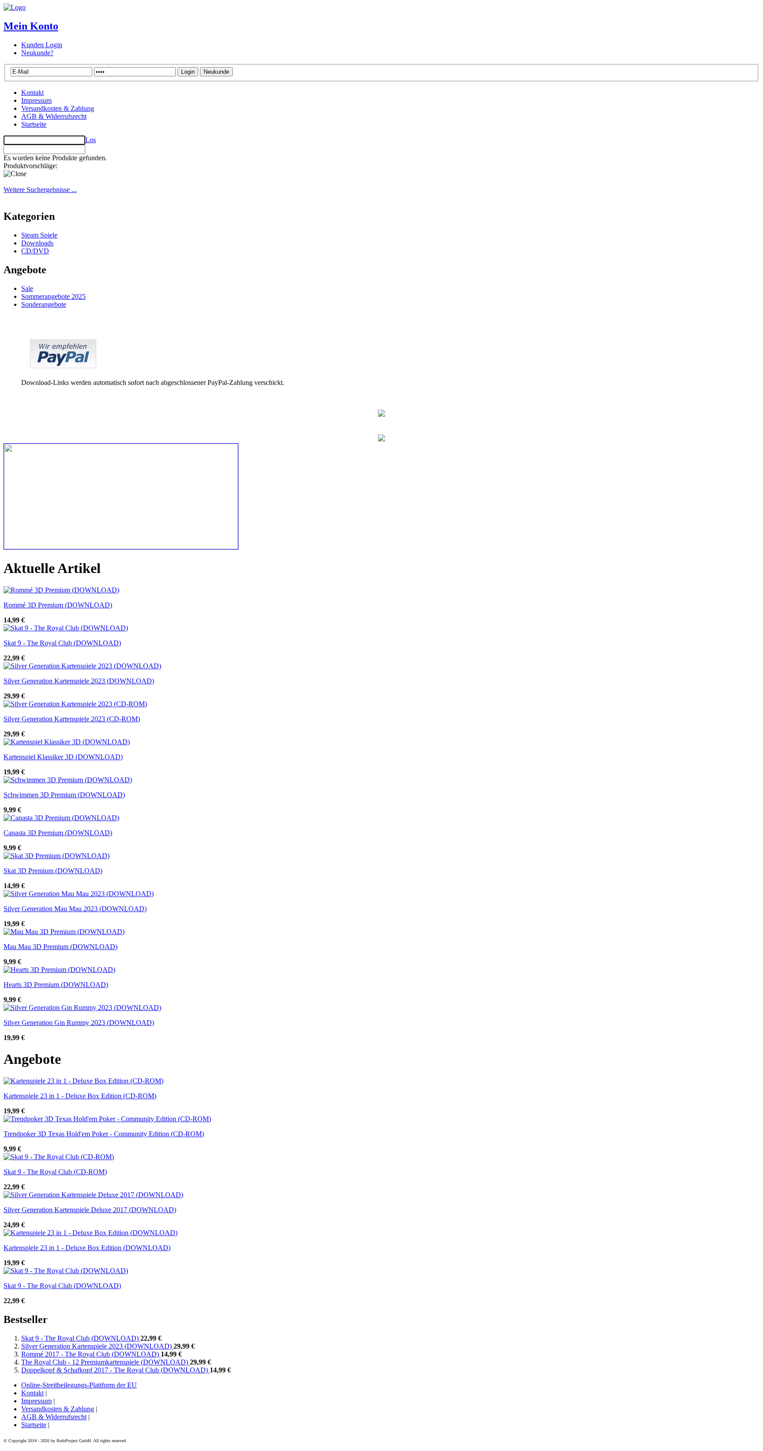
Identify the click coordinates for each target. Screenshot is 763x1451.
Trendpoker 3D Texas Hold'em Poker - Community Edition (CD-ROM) (104, 1134)
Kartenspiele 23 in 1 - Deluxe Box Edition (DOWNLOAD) (87, 1247)
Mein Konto (31, 26)
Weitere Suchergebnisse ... (40, 189)
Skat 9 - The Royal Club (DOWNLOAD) (62, 643)
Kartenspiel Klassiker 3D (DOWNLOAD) (63, 757)
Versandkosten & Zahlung (57, 108)
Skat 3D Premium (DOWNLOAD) (53, 870)
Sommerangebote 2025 (53, 296)
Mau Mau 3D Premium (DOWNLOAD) (60, 946)
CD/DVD (35, 251)
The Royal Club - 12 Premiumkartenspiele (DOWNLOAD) (105, 1362)
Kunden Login (41, 45)
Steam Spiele (39, 235)
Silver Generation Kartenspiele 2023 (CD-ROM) (72, 719)
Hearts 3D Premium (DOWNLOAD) (56, 984)
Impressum (36, 100)
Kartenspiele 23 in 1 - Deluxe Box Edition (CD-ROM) (80, 1096)
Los (90, 139)
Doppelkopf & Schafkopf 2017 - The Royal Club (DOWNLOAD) (115, 1370)
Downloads (37, 243)
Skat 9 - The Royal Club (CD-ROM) (55, 1172)
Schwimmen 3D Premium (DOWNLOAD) (64, 795)
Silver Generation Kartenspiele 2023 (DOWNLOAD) (79, 681)
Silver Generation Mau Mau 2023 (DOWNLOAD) (75, 908)
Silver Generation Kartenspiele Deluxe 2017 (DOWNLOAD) (90, 1210)
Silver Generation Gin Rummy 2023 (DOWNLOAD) (79, 1022)
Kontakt (32, 92)
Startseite (33, 124)
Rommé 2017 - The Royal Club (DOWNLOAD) (91, 1354)
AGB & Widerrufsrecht (54, 116)
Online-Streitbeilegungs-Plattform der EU (79, 1385)
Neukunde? (37, 53)
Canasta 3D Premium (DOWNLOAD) (58, 833)
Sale (27, 288)
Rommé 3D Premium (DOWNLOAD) (58, 605)
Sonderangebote (43, 304)
